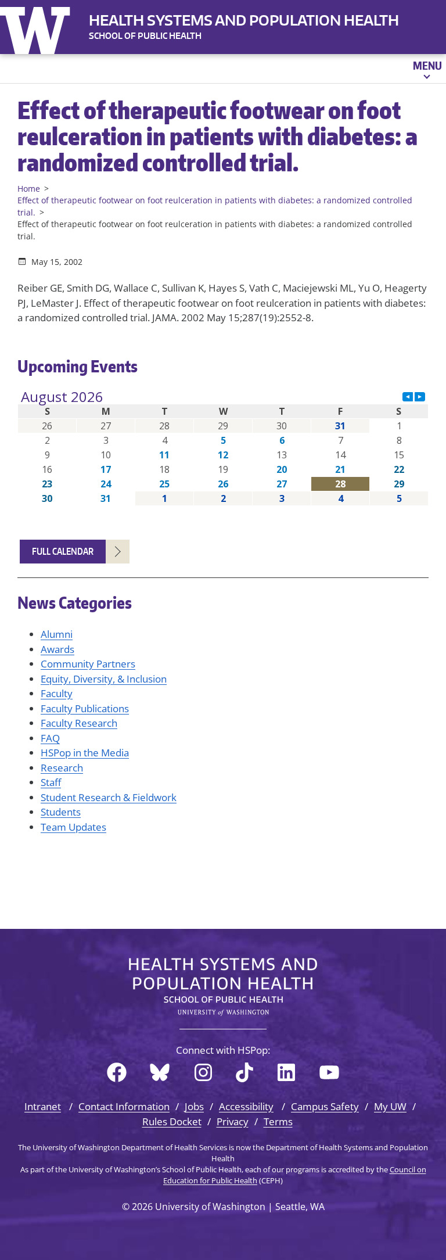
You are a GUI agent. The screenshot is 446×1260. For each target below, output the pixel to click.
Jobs (194, 1106)
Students (61, 812)
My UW (390, 1106)
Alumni (57, 634)
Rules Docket (172, 1121)
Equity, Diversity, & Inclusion (104, 678)
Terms (278, 1121)
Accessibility (246, 1106)
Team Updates (73, 827)
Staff (51, 782)
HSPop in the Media (85, 752)
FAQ (50, 738)
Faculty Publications (85, 708)
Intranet (42, 1106)
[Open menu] (427, 68)
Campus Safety (325, 1106)
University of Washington (37, 28)
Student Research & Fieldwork (109, 797)
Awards (57, 649)
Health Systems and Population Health (244, 20)
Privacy (233, 1121)
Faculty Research (79, 723)
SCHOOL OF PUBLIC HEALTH (145, 36)
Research (62, 767)
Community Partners (88, 663)
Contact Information (124, 1106)
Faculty (57, 693)
